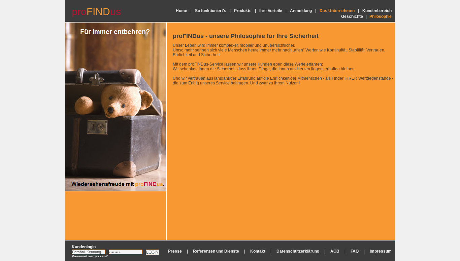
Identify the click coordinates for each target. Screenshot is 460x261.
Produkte (243, 10)
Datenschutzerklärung (297, 251)
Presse (175, 251)
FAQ (355, 251)
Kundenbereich (377, 10)
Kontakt (257, 251)
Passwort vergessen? (90, 256)
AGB (334, 251)
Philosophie (380, 16)
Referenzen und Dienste (216, 251)
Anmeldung (301, 10)
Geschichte (352, 16)
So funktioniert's (210, 10)
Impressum (381, 251)
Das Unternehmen (337, 10)
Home (181, 10)
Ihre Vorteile (270, 10)
